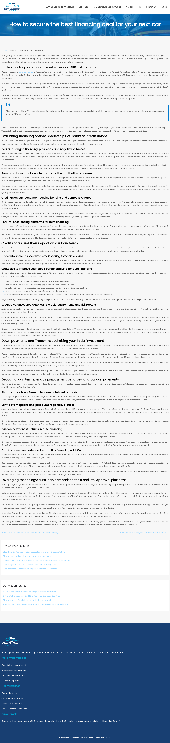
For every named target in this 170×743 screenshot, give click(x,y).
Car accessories (133, 6)
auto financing (26, 72)
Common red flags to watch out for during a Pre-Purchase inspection (35, 604)
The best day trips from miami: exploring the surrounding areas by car (36, 560)
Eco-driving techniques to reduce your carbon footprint (29, 591)
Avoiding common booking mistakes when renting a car (30, 564)
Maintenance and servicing (107, 6)
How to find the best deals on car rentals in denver (27, 556)
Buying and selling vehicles (60, 6)
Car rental (84, 6)
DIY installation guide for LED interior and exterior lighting (31, 596)
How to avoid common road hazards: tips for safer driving (31, 532)
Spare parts (151, 6)
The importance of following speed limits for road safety (30, 568)
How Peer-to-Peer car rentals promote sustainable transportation (34, 552)
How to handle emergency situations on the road (143, 532)
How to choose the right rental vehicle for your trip (27, 600)
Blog (164, 6)
